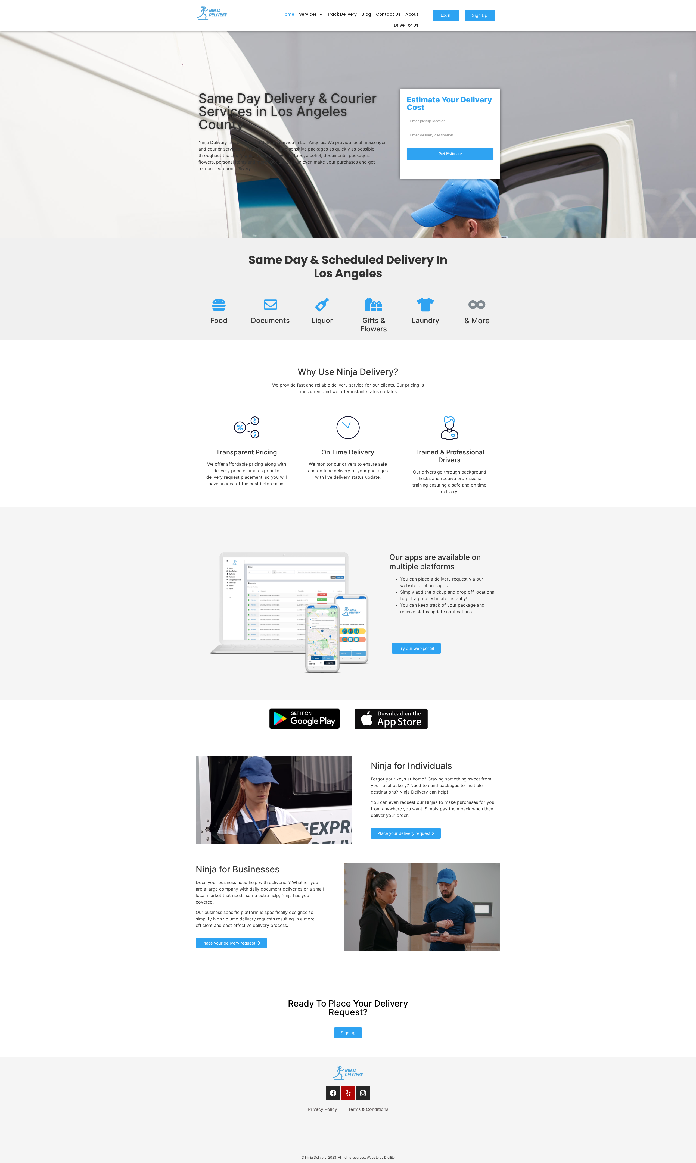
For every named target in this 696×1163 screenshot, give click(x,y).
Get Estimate (450, 153)
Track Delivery (342, 14)
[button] (446, 15)
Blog (366, 14)
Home (288, 14)
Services (308, 14)
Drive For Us (406, 25)
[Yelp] (348, 1093)
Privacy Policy (322, 1109)
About (411, 14)
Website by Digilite (381, 1157)
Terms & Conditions (368, 1109)
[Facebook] (333, 1093)
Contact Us (388, 14)
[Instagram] (363, 1093)
